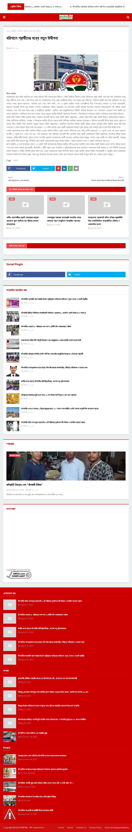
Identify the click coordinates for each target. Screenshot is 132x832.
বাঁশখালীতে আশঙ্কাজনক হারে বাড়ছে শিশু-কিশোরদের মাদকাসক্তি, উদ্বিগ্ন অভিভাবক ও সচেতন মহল (54, 367)
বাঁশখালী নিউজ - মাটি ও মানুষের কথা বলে (31, 827)
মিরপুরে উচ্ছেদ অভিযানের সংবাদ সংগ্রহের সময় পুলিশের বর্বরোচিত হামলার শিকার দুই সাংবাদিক (48, 705)
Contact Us (81, 827)
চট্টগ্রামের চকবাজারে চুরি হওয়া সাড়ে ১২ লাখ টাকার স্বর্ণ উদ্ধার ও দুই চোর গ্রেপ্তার (48, 394)
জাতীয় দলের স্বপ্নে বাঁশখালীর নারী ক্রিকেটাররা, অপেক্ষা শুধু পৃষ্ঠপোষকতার (45, 381)
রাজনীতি (13, 31)
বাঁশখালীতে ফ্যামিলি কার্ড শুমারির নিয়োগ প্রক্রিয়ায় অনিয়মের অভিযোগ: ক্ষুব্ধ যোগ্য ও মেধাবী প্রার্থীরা (54, 299)
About (70, 827)
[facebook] (35, 274)
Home (61, 827)
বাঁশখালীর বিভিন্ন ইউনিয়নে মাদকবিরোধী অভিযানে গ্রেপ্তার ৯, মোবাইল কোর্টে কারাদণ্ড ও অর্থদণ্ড (53, 312)
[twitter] (96, 274)
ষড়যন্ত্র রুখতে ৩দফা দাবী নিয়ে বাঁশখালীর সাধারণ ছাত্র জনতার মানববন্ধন (42, 755)
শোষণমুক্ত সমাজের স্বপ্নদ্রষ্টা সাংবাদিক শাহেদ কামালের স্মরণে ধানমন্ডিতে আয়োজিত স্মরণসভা (64, 219)
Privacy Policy (95, 827)
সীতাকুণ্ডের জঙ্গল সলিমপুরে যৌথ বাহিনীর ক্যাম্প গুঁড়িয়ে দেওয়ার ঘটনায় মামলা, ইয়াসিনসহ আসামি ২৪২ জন (53, 691)
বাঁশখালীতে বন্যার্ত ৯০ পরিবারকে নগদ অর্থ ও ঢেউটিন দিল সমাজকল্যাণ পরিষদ (46, 326)
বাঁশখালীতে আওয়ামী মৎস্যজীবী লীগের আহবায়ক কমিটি (35, 810)
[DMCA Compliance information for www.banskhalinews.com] (18, 577)
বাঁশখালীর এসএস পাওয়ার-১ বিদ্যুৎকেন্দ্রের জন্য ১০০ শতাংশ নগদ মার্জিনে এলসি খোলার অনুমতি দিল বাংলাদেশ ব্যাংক (59, 408)
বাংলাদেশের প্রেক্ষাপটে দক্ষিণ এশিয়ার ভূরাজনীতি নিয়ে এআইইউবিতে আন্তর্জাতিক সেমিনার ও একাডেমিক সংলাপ (105, 221)
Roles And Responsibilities (117, 827)
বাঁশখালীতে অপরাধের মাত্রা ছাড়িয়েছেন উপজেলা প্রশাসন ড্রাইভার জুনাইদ (43, 769)
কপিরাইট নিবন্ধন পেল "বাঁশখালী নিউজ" (24, 485)
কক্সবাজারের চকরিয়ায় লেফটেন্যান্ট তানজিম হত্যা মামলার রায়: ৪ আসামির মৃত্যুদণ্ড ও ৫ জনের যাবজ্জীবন (52, 719)
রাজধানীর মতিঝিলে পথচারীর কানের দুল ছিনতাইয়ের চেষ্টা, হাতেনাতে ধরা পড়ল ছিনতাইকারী (47, 678)
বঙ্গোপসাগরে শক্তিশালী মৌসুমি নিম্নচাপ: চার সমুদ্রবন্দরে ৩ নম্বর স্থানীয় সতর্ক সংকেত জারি (51, 340)
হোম (7, 31)
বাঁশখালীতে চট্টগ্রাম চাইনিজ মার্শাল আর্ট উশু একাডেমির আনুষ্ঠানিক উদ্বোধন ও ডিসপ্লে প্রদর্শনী (52, 353)
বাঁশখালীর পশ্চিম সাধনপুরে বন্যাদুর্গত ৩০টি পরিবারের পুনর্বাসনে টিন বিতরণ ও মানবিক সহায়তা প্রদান (53, 422)
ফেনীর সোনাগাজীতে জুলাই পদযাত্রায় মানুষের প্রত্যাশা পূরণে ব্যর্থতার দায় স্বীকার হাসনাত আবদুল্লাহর (22, 221)
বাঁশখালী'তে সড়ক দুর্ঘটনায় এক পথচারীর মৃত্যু (32, 733)
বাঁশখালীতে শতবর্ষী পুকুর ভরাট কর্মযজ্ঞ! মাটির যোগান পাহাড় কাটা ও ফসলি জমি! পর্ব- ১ (46, 782)
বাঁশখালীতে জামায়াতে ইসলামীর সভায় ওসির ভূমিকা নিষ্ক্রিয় (37, 796)
